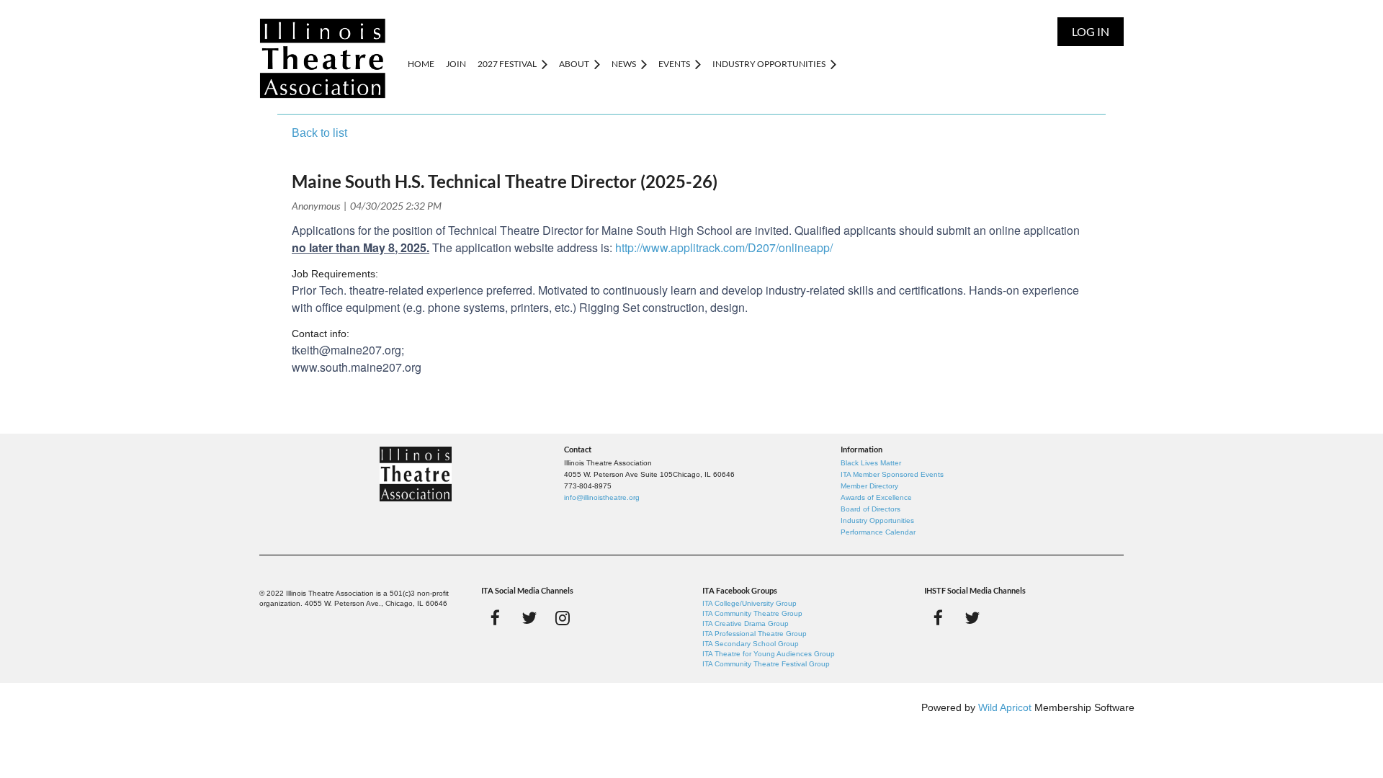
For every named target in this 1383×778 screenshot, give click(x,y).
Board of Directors (870, 509)
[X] (529, 617)
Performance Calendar (878, 532)
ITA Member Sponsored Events (892, 474)
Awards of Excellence (876, 497)
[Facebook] (495, 617)
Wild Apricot (1004, 707)
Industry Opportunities (877, 520)
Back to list (319, 133)
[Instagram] (563, 617)
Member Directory (869, 486)
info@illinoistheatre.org (602, 497)
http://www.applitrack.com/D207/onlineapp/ (724, 247)
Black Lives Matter (871, 463)
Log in (1090, 31)
